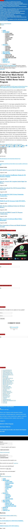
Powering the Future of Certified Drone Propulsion (10, 1)
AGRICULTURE (8, 37)
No (9, 468)
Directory (5, 60)
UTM (5, 401)
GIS (6, 42)
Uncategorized (7, 399)
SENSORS (7, 49)
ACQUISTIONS (7, 370)
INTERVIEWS (8, 39)
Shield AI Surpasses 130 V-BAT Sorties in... (9, 525)
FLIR (10, 144)
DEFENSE (7, 36)
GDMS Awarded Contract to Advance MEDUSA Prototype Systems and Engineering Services (12, 14)
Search (14, 64)
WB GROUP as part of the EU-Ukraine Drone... (13, 170)
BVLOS (5, 377)
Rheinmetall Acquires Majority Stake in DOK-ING (10, 15)
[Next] (5, 0)
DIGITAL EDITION (9, 56)
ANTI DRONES (6, 52)
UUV (6, 43)
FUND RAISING (7, 387)
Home (1, 65)
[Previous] (4, 0)
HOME (4, 30)
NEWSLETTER (8, 55)
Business (5, 375)
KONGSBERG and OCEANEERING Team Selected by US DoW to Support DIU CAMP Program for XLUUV (14, 9)
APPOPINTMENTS (8, 374)
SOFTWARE (8, 47)
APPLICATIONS (9, 50)
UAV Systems (19, 144)
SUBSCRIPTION (6, 53)
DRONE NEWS (6, 32)
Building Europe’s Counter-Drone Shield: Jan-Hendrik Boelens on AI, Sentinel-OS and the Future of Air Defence (13, 5)
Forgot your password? (5, 452)
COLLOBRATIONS (8, 378)
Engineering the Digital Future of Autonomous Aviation (11, 2)
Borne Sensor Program (4, 144)
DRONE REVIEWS (8, 383)
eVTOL (7, 40)
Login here (16, 463)
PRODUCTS (5, 45)
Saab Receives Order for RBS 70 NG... (8, 515)
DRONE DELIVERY (9, 34)
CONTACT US (6, 62)
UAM (5, 398)
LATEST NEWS (8, 33)
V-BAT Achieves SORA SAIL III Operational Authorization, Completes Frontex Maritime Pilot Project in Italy (12, 12)
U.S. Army (14, 144)
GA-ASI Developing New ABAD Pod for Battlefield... (12, 520)
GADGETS (7, 46)
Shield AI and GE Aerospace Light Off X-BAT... (13, 201)
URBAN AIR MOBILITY (9, 400)
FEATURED (7, 386)
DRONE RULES (7, 384)
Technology (6, 397)
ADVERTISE (5, 59)
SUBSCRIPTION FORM (10, 57)
